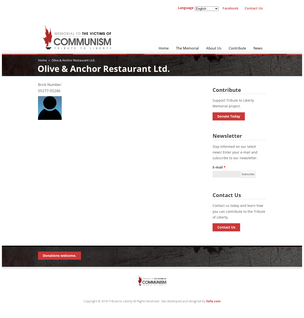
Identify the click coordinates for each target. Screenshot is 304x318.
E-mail (219, 167)
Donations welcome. (59, 255)
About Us (213, 47)
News (257, 47)
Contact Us (252, 8)
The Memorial (187, 47)
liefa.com (213, 301)
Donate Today (228, 116)
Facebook (229, 8)
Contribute (237, 47)
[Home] (77, 43)
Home (164, 47)
